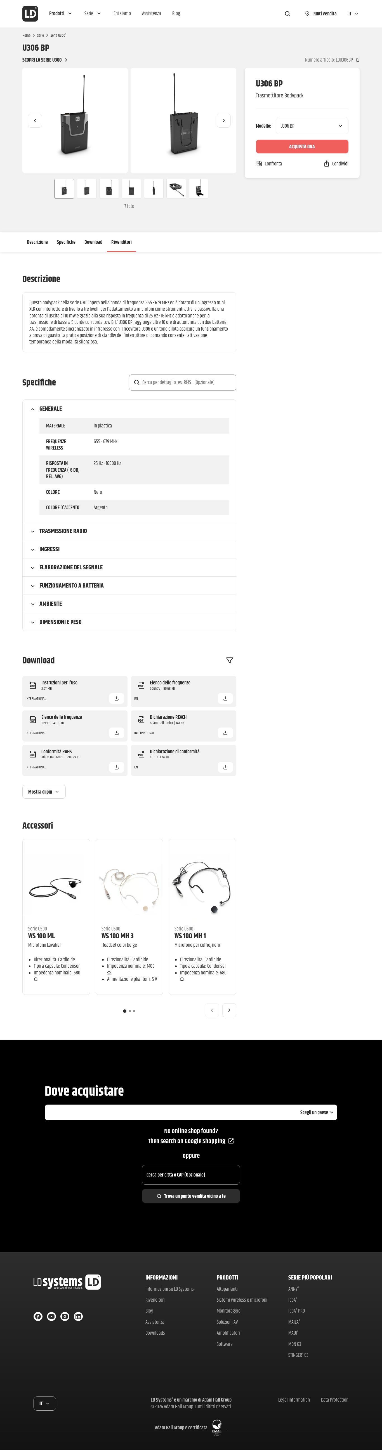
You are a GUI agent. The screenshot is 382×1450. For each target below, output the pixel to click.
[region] (129, 120)
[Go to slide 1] (124, 1011)
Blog (149, 1311)
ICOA (292, 1300)
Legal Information (294, 1400)
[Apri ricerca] (287, 13)
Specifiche (66, 242)
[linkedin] (78, 1316)
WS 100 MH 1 (190, 936)
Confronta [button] (273, 164)
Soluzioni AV (227, 1322)
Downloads (155, 1333)
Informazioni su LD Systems (169, 1289)
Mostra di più (40, 792)
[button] (61, 13)
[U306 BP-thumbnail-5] (154, 188)
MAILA (294, 1322)
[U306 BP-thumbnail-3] (109, 188)
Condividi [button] (340, 164)
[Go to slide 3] (134, 1011)
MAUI (293, 1333)
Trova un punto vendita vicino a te (195, 1196)
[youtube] (51, 1316)
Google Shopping (205, 1141)
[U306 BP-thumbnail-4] (131, 188)
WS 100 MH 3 (118, 936)
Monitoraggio (228, 1311)
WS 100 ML (41, 936)
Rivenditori (121, 242)
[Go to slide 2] (130, 1011)
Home (26, 35)
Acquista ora (302, 146)
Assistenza (154, 1322)
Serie (40, 35)
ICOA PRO (296, 1311)
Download (93, 242)
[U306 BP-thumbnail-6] (176, 188)
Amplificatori (228, 1333)
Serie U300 (58, 35)
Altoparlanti (227, 1289)
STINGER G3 (298, 1355)
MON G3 (294, 1344)
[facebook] (38, 1316)
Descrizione (37, 242)
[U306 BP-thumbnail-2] (86, 188)
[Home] (30, 13)
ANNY (293, 1289)
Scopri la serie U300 (42, 60)
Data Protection (334, 1400)
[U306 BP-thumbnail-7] (198, 188)
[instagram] (64, 1316)
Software (225, 1344)
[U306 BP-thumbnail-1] (62, 188)
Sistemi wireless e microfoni (242, 1300)
